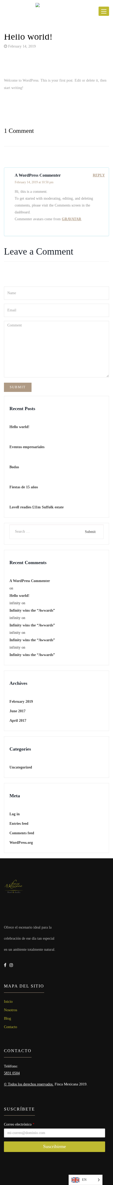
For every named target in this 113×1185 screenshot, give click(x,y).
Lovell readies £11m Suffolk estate (36, 507)
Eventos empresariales (26, 447)
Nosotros (10, 1010)
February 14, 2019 (21, 46)
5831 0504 (12, 1073)
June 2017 (17, 711)
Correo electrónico (19, 1124)
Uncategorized (20, 767)
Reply (99, 175)
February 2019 (21, 702)
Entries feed (18, 824)
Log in (14, 814)
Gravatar (71, 219)
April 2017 (17, 721)
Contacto (10, 1027)
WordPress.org (21, 843)
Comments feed (21, 833)
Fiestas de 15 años (23, 487)
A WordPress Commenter (29, 581)
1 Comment (19, 130)
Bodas (14, 467)
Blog (7, 1018)
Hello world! (28, 36)
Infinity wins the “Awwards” (32, 610)
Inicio (8, 1002)
